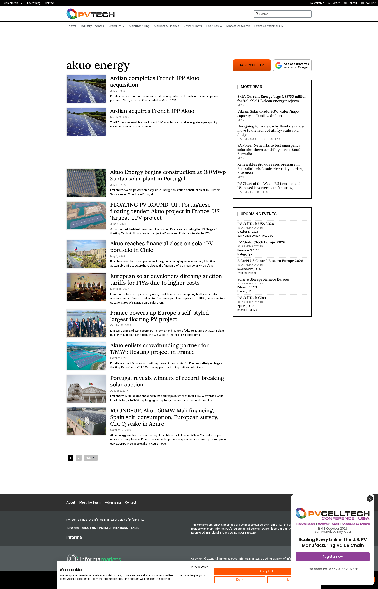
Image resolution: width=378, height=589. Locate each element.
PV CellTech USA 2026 (255, 223)
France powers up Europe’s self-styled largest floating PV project (159, 316)
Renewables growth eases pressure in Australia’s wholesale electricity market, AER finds (270, 168)
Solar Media (11, 3)
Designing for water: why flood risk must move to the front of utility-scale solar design (270, 130)
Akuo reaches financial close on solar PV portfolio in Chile (161, 246)
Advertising (33, 3)
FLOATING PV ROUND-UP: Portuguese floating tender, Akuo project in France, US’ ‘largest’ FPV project (165, 211)
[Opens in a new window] (74, 537)
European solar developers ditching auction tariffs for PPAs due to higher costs (166, 279)
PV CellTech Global (253, 297)
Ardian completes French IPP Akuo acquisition (154, 81)
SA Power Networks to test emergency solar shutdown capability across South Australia (269, 149)
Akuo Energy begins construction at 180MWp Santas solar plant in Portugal (168, 175)
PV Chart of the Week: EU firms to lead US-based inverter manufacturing (269, 185)
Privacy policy (199, 566)
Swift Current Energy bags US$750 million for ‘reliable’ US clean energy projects (271, 98)
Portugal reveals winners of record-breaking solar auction (167, 381)
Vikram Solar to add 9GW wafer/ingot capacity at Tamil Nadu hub (268, 113)
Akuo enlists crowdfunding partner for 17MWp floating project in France (159, 348)
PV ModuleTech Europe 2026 (261, 242)
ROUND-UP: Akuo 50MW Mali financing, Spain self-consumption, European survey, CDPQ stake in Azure (164, 417)
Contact (49, 3)
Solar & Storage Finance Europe (263, 279)
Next (88, 457)
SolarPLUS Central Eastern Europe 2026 (270, 260)
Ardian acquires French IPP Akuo (152, 110)
